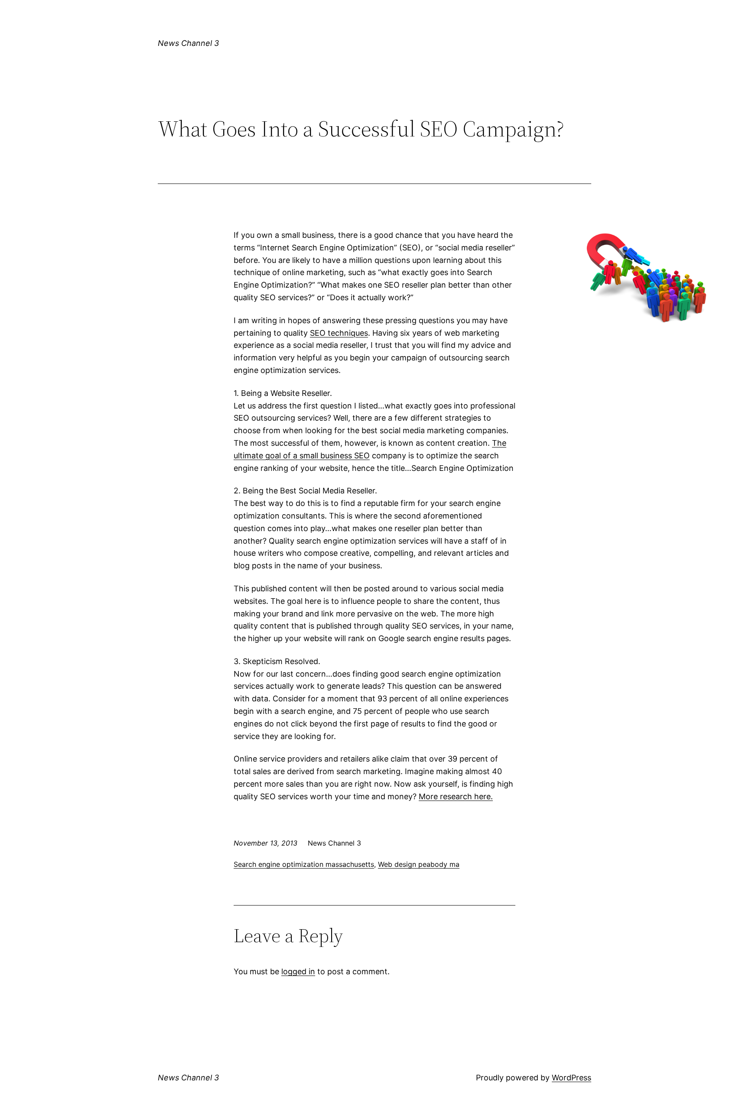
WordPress (571, 1077)
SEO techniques (339, 332)
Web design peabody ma (418, 864)
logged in (298, 971)
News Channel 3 (188, 43)
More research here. (456, 796)
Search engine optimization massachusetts (304, 864)
